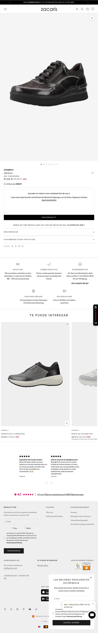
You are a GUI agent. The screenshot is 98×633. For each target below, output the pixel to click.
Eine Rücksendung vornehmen (82, 524)
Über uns (49, 512)
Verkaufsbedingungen (79, 520)
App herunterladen (49, 200)
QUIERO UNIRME (71, 623)
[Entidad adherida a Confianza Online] (82, 566)
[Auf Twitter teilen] (16, 246)
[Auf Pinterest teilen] (19, 246)
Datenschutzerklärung (74, 616)
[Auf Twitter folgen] (11, 609)
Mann (28, 528)
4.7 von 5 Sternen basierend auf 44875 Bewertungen (60, 494)
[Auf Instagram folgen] (17, 609)
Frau (15, 528)
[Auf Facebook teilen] (12, 246)
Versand (74, 512)
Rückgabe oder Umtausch (81, 516)
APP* (72, 2)
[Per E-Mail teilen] (22, 246)
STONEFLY (9, 170)
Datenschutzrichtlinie (54, 516)
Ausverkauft (49, 217)
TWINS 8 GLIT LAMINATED (13, 434)
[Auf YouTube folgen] (30, 609)
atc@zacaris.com (10, 568)
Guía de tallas (42, 565)
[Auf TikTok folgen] (36, 609)
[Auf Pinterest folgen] (23, 609)
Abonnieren (13, 551)
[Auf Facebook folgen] (5, 609)
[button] (47, 482)
